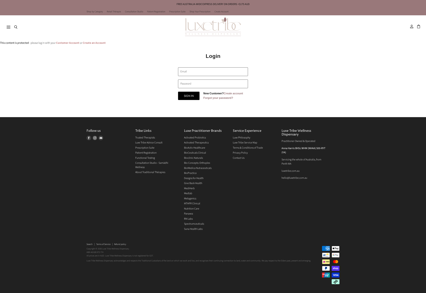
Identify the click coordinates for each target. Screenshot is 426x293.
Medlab (188, 193)
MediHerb (189, 188)
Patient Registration (156, 11)
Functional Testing (145, 158)
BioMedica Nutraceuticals (198, 168)
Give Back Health (193, 183)
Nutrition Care (191, 208)
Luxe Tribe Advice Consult (148, 142)
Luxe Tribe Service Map (245, 142)
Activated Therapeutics (196, 142)
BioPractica (190, 173)
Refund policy (120, 244)
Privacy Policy (240, 153)
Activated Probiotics (195, 137)
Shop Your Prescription (200, 11)
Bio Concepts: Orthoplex (197, 163)
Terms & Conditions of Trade (248, 148)
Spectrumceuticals (194, 224)
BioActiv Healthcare (194, 148)
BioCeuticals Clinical (195, 153)
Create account (233, 93)
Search (90, 244)
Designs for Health (194, 178)
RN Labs (188, 219)
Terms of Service (103, 244)
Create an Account (94, 43)
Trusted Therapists (145, 137)
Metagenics (190, 198)
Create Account (221, 11)
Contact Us (238, 158)
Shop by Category (95, 11)
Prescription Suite (177, 11)
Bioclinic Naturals (193, 158)
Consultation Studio (134, 11)
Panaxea (188, 213)
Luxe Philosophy (241, 137)
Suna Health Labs (193, 229)
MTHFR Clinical (192, 203)
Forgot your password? (218, 98)
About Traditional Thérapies (150, 172)
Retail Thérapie (114, 11)
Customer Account (67, 43)
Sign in (189, 96)
